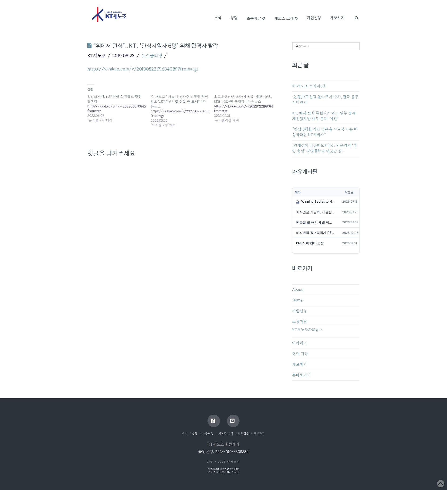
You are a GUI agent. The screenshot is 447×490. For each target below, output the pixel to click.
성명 (195, 433)
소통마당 (299, 321)
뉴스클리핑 (151, 56)
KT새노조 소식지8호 (309, 86)
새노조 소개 (225, 433)
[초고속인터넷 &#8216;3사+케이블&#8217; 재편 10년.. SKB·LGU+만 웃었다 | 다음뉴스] (245, 108)
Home (297, 300)
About (297, 289)
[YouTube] (233, 421)
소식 (185, 433)
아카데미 (299, 343)
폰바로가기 (301, 375)
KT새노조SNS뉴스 (307, 329)
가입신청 (299, 311)
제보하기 (299, 364)
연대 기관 (300, 353)
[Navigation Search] (354, 11)
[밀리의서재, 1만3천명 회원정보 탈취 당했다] (119, 108)
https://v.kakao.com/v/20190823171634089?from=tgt (142, 69)
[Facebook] (213, 421)
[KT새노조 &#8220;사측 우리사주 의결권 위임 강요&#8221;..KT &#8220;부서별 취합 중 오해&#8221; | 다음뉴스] (182, 111)
